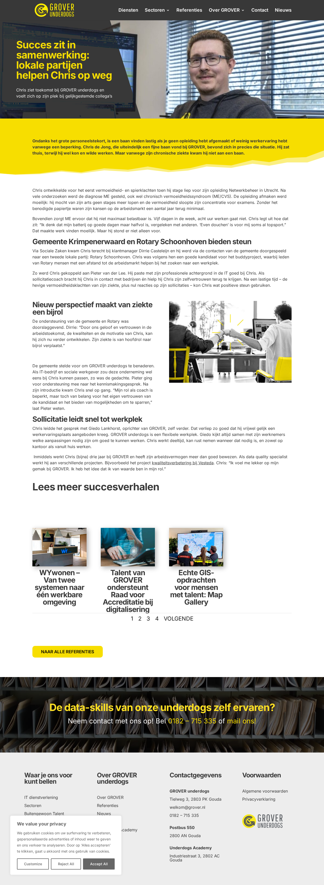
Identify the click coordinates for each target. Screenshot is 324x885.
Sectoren (155, 10)
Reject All (66, 864)
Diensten (128, 10)
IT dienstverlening (41, 797)
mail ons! (241, 721)
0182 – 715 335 (192, 721)
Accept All (99, 864)
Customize (33, 864)
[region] (66, 845)
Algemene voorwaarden (265, 791)
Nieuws (283, 10)
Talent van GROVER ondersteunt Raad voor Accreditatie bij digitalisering (128, 591)
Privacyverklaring (258, 799)
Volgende (178, 618)
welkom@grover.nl (187, 807)
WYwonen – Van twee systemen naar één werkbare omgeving (59, 587)
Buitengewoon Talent (44, 813)
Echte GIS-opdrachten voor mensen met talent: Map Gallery (196, 587)
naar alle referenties (67, 651)
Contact (259, 10)
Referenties (189, 10)
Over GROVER (224, 10)
